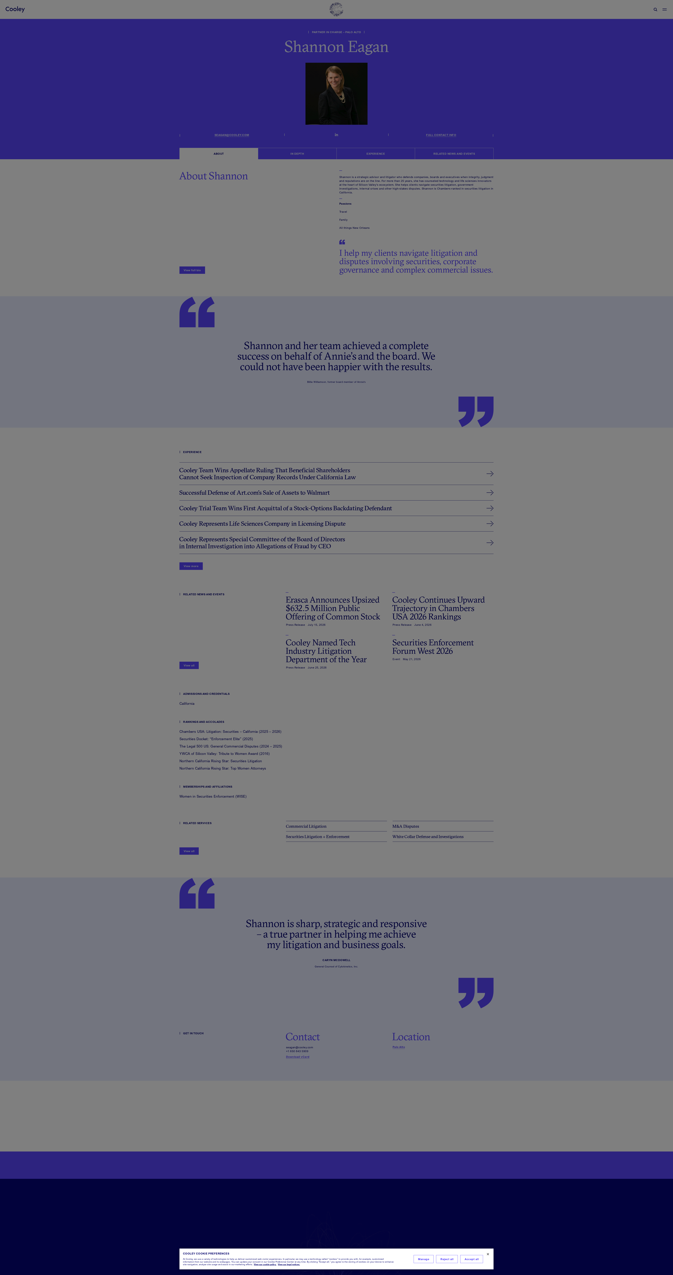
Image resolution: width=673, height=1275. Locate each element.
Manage (423, 1259)
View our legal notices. (289, 1264)
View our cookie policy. (265, 1264)
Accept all (472, 1259)
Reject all (446, 1259)
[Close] (488, 1254)
